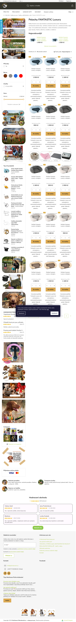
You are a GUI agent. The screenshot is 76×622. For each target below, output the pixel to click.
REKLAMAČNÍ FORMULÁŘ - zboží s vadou (50, 546)
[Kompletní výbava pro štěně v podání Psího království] (24, 612)
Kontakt (41, 553)
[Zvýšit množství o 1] (40, 82)
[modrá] (16, 76)
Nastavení (21, 313)
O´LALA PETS (15, 86)
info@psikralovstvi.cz (12, 565)
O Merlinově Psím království (9, 1)
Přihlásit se (8, 555)
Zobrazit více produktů (50, 46)
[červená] (21, 76)
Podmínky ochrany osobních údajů (48, 550)
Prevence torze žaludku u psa (11, 581)
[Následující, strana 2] (66, 316)
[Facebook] (5, 573)
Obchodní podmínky (44, 548)
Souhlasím (54, 313)
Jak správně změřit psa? (45, 542)
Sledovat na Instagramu (15, 444)
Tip (15, 66)
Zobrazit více (38, 528)
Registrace (68, 1)
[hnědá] (5, 76)
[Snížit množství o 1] (32, 82)
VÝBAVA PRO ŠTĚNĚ (9, 593)
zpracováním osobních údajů (17, 551)
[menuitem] (6, 11)
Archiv (7, 600)
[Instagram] (9, 573)
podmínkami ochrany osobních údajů (26, 549)
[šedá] (10, 76)
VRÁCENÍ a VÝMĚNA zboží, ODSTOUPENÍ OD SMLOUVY (54, 544)
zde (48, 309)
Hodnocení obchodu (38, 497)
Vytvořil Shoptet (68, 620)
